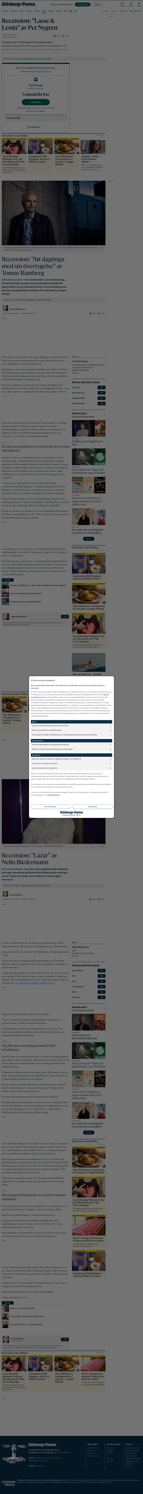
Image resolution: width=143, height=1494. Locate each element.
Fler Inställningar (50, 806)
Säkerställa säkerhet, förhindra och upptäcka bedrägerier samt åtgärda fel (56, 759)
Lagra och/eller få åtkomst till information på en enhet (50, 726)
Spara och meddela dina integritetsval (44, 768)
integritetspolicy (53, 795)
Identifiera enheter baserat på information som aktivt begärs (52, 749)
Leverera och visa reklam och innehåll (44, 763)
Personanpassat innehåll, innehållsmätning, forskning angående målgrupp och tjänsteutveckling (64, 735)
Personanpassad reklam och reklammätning (46, 730)
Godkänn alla (92, 806)
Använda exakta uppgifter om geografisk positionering (50, 744)
